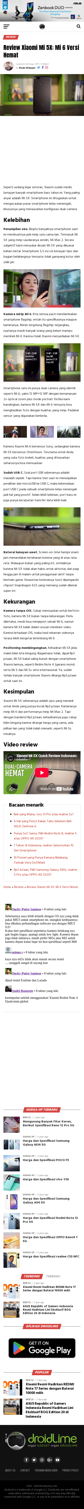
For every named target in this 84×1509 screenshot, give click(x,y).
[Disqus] (42, 953)
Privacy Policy (70, 1470)
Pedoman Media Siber (46, 1470)
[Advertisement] (42, 150)
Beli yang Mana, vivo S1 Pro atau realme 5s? (44, 814)
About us (10, 1470)
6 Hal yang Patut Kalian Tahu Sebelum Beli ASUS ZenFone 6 (42, 824)
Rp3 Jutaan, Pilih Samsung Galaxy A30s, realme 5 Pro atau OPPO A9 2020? (45, 872)
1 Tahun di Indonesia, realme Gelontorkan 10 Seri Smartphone (43, 848)
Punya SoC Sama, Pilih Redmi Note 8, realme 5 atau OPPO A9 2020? (45, 836)
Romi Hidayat (27, 68)
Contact (25, 1470)
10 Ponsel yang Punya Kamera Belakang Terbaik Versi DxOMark (40, 860)
